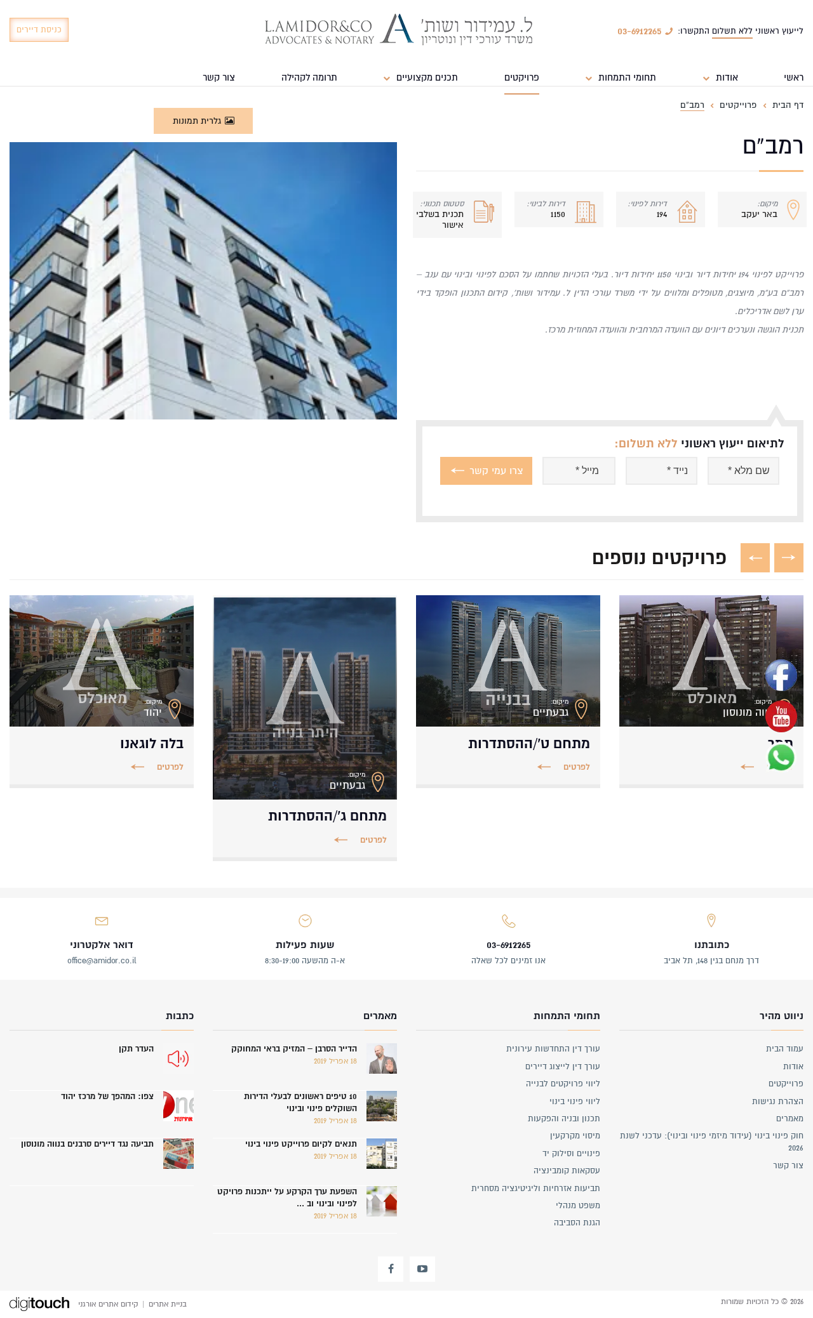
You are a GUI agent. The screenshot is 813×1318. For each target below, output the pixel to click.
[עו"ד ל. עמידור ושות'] (398, 30)
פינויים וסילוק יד (571, 1154)
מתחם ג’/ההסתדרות (327, 816)
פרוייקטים (786, 1084)
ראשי (793, 77)
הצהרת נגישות (777, 1102)
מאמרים (789, 1119)
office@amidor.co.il (101, 961)
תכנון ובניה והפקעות (564, 1119)
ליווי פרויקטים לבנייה (563, 1084)
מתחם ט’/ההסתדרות (529, 744)
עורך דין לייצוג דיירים (562, 1067)
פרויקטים (521, 77)
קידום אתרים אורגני (108, 1304)
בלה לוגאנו (152, 744)
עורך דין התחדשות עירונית (553, 1049)
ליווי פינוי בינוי (574, 1102)
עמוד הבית (784, 1049)
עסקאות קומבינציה (567, 1171)
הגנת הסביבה (577, 1223)
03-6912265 (508, 945)
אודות (793, 1067)
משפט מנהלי (578, 1206)
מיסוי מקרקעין (575, 1136)
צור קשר (219, 77)
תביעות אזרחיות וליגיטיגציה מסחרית (535, 1188)
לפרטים (576, 767)
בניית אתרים (168, 1304)
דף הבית (787, 105)
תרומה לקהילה (309, 77)
